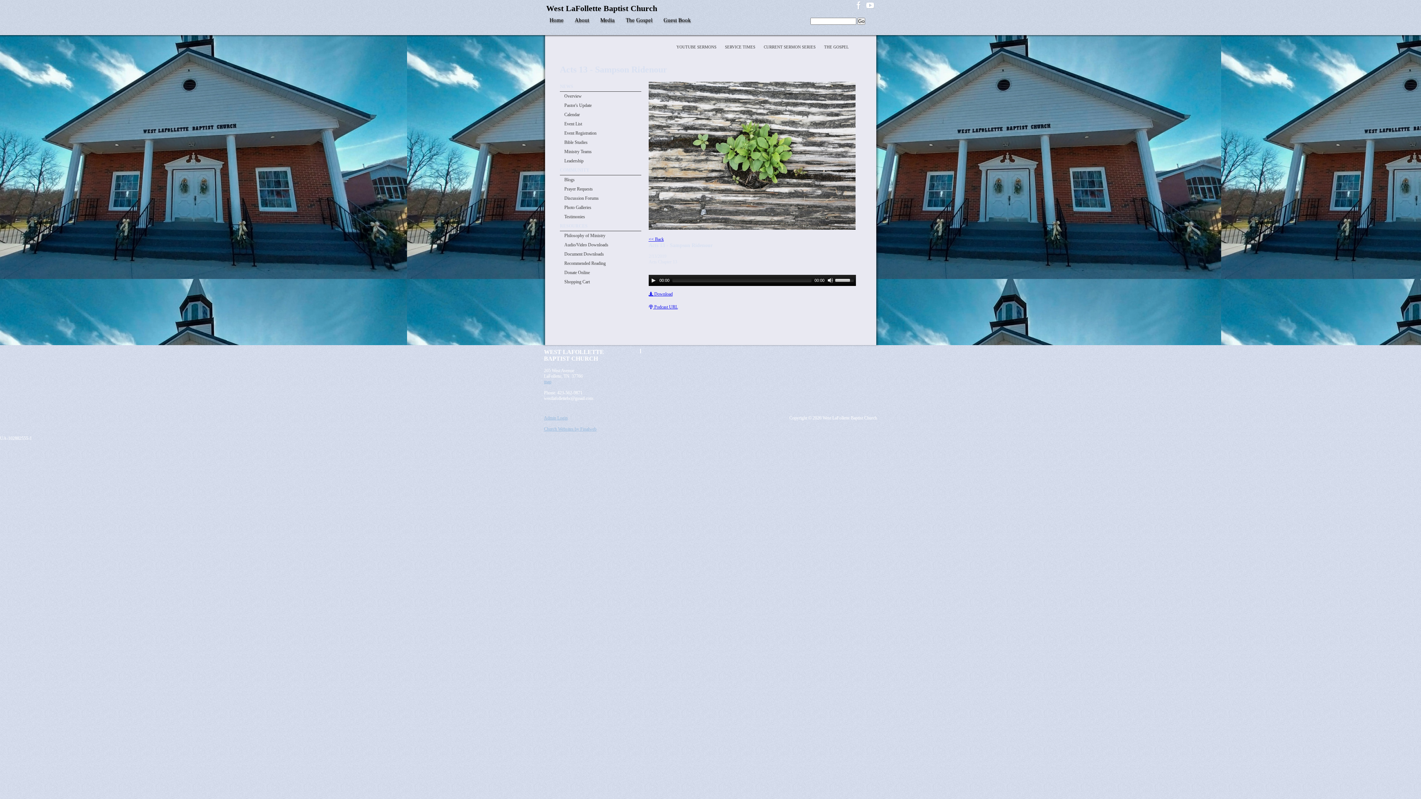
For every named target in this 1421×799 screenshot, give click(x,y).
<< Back (656, 239)
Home (557, 20)
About (582, 20)
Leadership (574, 160)
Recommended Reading (585, 263)
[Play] (653, 280)
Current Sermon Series (790, 47)
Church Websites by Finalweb (570, 429)
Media (607, 20)
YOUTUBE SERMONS (697, 47)
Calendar (572, 114)
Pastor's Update (578, 105)
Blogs (569, 179)
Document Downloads (584, 254)
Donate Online (577, 272)
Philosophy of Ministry (584, 235)
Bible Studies (576, 142)
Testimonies (574, 216)
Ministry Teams (578, 151)
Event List (573, 124)
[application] (752, 280)
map (547, 381)
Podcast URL (665, 307)
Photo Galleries (577, 207)
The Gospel (639, 20)
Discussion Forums (581, 198)
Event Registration (580, 133)
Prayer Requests (578, 189)
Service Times (740, 47)
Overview (573, 96)
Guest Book (677, 20)
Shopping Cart (577, 281)
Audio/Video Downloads (586, 244)
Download (663, 294)
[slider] (845, 279)
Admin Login (556, 418)
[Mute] (830, 280)
